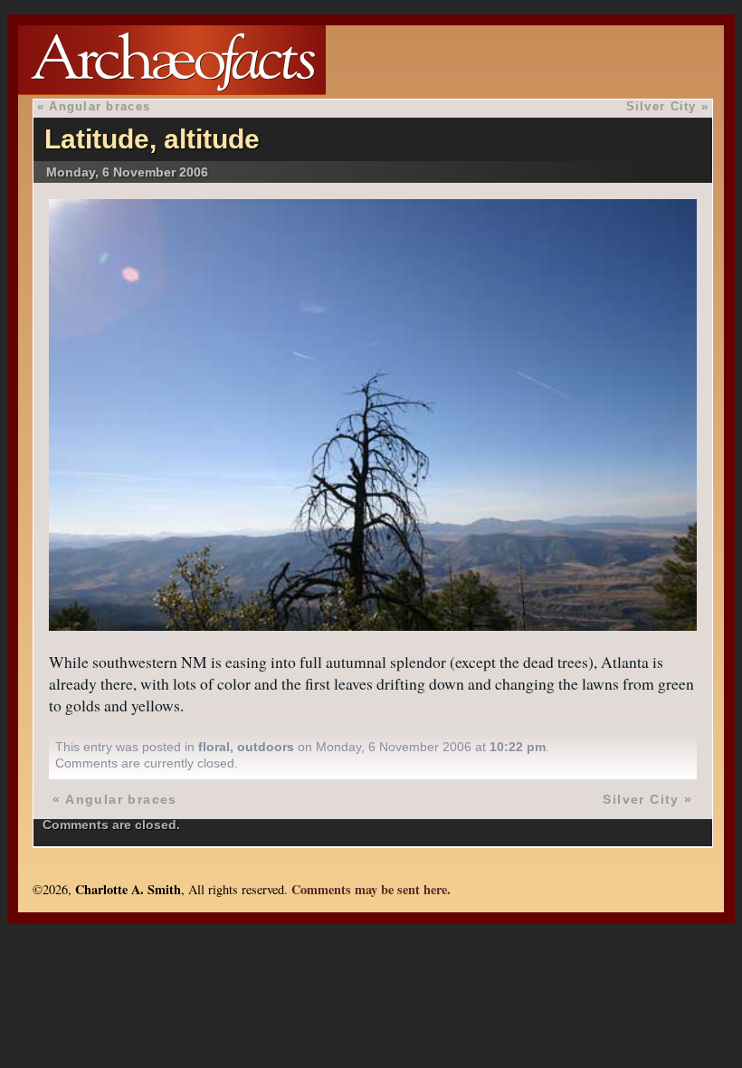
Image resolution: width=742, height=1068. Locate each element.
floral (214, 746)
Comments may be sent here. (371, 889)
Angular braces (99, 106)
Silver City (661, 106)
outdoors (265, 746)
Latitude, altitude (152, 139)
